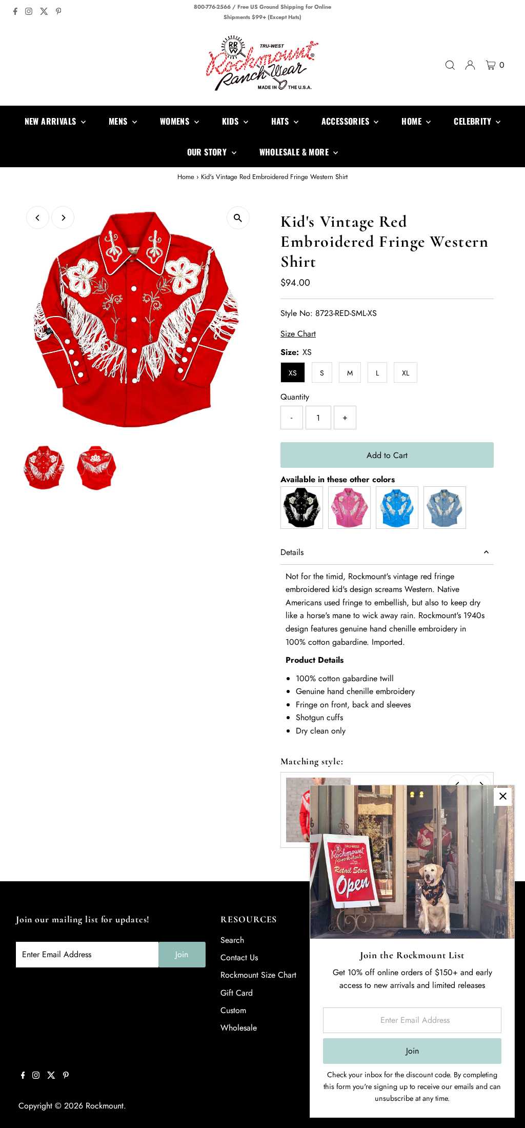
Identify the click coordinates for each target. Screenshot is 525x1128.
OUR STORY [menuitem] (208, 152)
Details (292, 552)
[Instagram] (29, 12)
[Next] (62, 217)
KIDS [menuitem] (231, 121)
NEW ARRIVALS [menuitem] (51, 121)
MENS (119, 121)
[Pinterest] (58, 12)
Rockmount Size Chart (258, 975)
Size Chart (298, 334)
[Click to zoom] (238, 217)
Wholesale (238, 1028)
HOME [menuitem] (412, 121)
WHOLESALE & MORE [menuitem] (295, 152)
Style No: (296, 313)
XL (405, 373)
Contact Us (239, 957)
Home (185, 177)
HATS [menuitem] (281, 121)
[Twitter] (44, 12)
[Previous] (37, 217)
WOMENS (176, 121)
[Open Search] (450, 65)
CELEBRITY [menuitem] (473, 121)
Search (232, 940)
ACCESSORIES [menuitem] (346, 121)
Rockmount (105, 1106)
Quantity (294, 397)
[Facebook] (15, 12)
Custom (233, 1010)
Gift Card (236, 993)
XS (293, 373)
